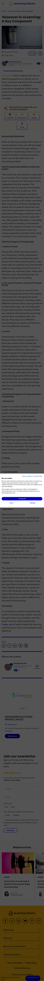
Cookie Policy (37, 476)
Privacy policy (27, 476)
